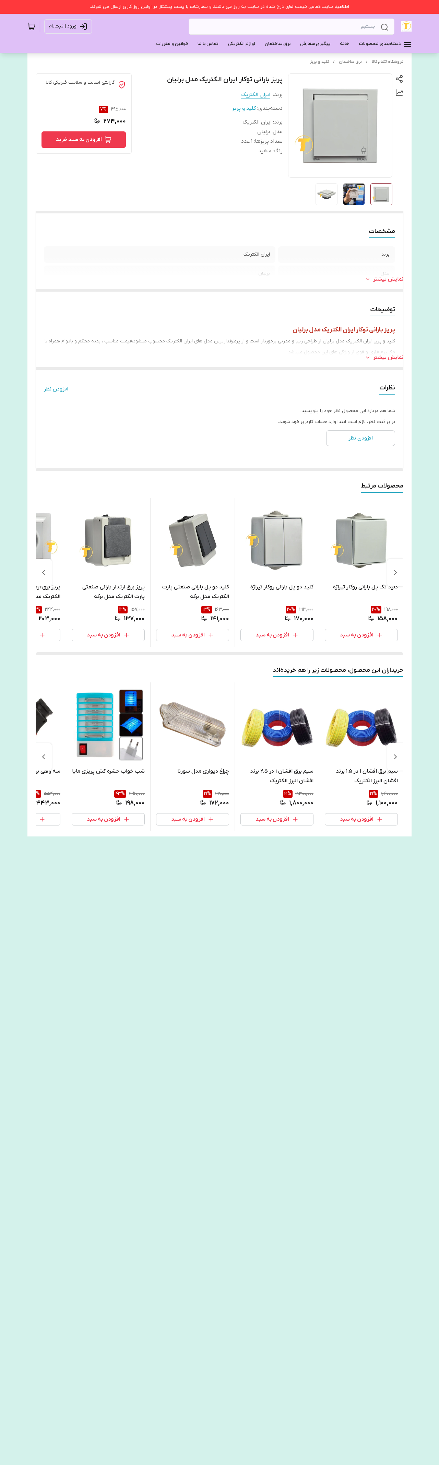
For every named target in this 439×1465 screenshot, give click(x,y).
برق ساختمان (350, 62)
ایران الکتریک (255, 94)
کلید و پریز (319, 62)
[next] (43, 572)
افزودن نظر (56, 389)
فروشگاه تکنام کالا (387, 62)
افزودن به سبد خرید (79, 139)
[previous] (395, 572)
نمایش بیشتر (388, 279)
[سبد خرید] (31, 26)
